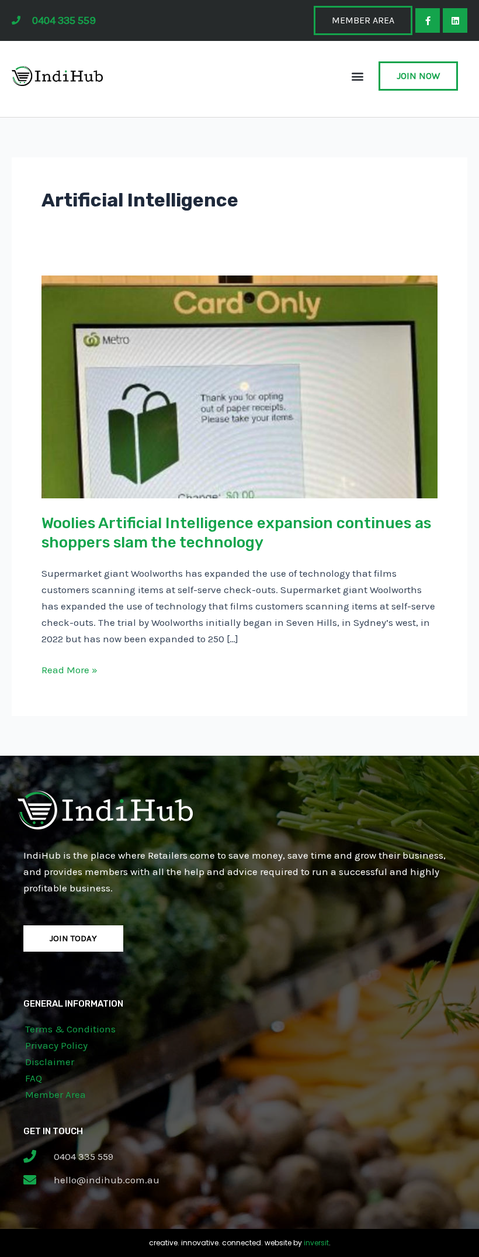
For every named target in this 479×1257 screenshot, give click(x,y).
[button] (357, 76)
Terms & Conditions (70, 1029)
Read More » (69, 669)
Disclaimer (49, 1061)
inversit (316, 1243)
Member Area (55, 1094)
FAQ (33, 1078)
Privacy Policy (56, 1045)
